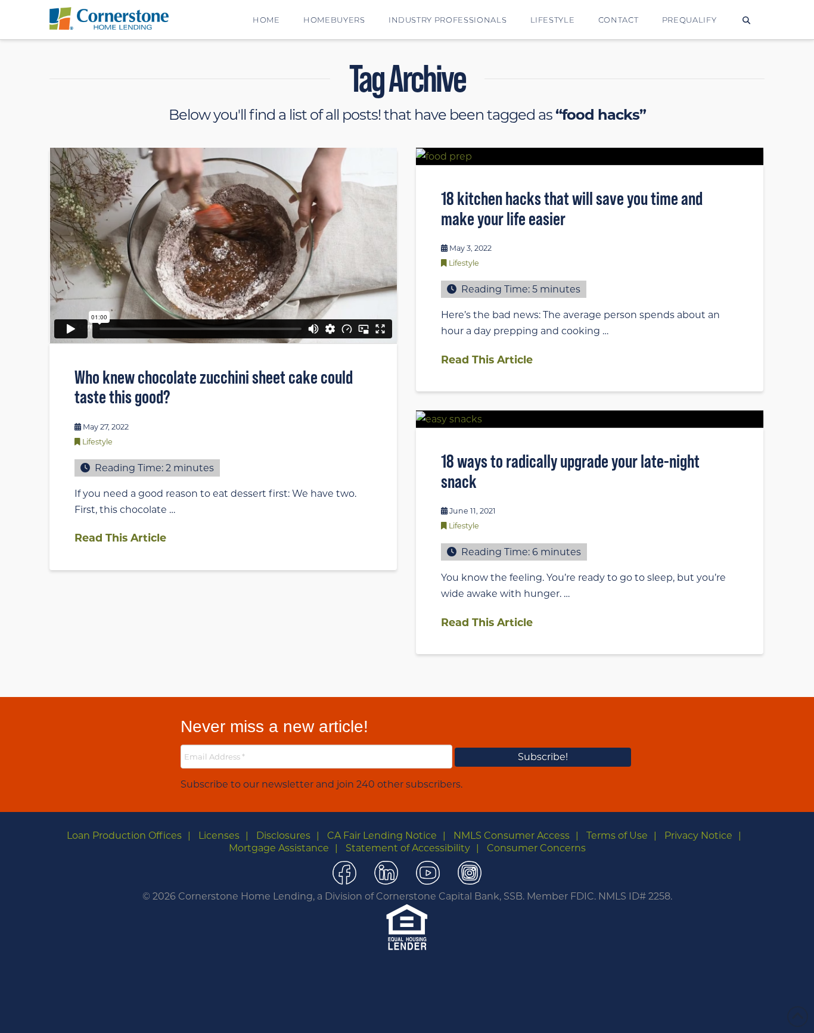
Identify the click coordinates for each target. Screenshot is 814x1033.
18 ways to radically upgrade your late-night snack (570, 471)
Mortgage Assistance (279, 848)
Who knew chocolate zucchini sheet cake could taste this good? (213, 387)
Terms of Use (617, 835)
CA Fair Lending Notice (382, 835)
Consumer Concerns (536, 848)
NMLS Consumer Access (511, 835)
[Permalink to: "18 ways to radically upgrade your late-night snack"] (589, 418)
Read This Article (120, 537)
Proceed (433, 1010)
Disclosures (283, 835)
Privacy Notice (698, 835)
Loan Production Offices (124, 835)
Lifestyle (97, 441)
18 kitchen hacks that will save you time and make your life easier (572, 208)
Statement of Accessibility (408, 848)
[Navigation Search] (746, 19)
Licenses (219, 835)
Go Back (386, 1010)
